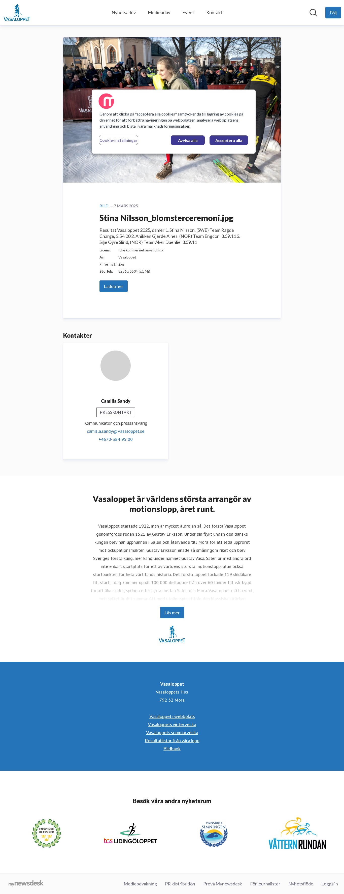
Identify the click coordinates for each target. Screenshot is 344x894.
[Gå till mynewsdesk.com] (26, 884)
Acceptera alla (228, 140)
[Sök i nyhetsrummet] (313, 13)
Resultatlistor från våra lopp (172, 740)
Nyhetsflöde (300, 883)
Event (188, 12)
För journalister (265, 883)
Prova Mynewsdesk (222, 883)
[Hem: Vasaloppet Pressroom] (17, 12)
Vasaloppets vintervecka (172, 724)
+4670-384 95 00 (115, 439)
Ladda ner (113, 286)
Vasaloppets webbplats (172, 716)
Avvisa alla (188, 140)
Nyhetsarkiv (124, 12)
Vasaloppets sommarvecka (172, 732)
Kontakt (214, 12)
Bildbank (172, 748)
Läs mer (172, 612)
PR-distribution (180, 883)
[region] (174, 122)
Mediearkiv (159, 12)
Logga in (329, 883)
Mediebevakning (140, 883)
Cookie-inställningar (118, 140)
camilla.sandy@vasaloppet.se (115, 431)
